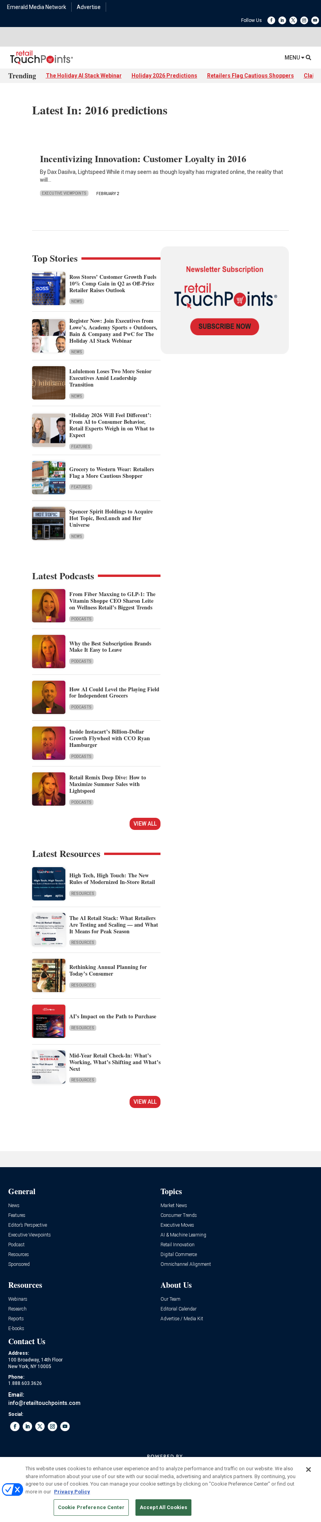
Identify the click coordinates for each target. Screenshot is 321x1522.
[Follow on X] (293, 20)
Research (17, 1309)
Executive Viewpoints (64, 193)
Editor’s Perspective (27, 1225)
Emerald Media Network (36, 7)
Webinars (17, 1299)
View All (145, 824)
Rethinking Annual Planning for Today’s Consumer (108, 970)
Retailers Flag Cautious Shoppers (250, 75)
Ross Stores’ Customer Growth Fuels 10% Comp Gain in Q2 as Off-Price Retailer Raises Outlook (112, 283)
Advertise (89, 7)
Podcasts (81, 619)
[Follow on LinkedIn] (282, 20)
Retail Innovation (177, 1244)
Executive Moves (177, 1225)
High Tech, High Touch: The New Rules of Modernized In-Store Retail (112, 878)
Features (80, 447)
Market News (173, 1205)
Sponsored (19, 1264)
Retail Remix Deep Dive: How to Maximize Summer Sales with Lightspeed (107, 784)
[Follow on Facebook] (271, 20)
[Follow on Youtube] (315, 20)
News (76, 301)
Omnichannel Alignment (185, 1264)
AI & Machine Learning (183, 1235)
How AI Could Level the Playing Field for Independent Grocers (114, 692)
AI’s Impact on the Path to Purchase (112, 1016)
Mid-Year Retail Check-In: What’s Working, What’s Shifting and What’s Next (114, 1062)
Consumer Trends (178, 1215)
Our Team (170, 1299)
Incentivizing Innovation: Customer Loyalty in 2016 (143, 158)
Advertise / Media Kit (181, 1318)
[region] (160, 1489)
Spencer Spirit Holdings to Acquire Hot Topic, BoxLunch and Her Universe (111, 518)
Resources (82, 893)
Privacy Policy (72, 1492)
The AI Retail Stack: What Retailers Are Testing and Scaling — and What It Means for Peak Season (113, 924)
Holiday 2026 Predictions (164, 75)
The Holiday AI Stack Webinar (84, 75)
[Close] (308, 1469)
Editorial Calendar (178, 1309)
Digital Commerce (178, 1254)
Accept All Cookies (163, 1507)
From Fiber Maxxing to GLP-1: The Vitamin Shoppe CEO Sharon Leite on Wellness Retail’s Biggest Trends (112, 600)
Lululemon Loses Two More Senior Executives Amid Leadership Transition (110, 378)
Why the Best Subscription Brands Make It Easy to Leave (110, 646)
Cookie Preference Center (91, 1507)
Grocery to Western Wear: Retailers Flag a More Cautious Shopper (111, 472)
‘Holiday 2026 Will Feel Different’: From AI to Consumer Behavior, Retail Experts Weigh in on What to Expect (111, 425)
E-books (16, 1328)
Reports (16, 1318)
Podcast (16, 1244)
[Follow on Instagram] (304, 20)
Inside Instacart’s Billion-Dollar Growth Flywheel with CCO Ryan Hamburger (109, 738)
